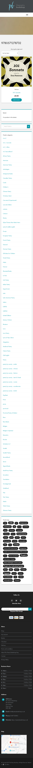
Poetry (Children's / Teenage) (9, 559)
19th (5, 523)
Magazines (6, 342)
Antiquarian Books (8, 174)
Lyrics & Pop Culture (8, 337)
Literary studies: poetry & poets (10, 548)
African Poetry (7, 156)
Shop (2, 631)
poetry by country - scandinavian (12, 386)
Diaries (5, 218)
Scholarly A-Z (6, 444)
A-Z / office (6, 147)
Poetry (4, 360)
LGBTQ (5, 306)
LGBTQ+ (5, 311)
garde (11, 537)
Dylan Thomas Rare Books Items (11, 222)
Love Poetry (6, 333)
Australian (25, 526)
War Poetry (6, 497)
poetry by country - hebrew (10, 373)
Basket (3, 638)
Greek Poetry (6, 258)
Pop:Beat (5, 395)
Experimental (21, 534)
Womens (17, 580)
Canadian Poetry (7, 178)
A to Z (4, 138)
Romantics (5, 435)
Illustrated (7, 541)
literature (5, 324)
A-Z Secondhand (7, 151)
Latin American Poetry (9, 298)
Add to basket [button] (16, 100)
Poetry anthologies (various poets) (13, 562)
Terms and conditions (7, 649)
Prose (5, 569)
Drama (13, 534)
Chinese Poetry (7, 191)
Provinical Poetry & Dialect (10, 413)
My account (4, 634)
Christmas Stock (7, 196)
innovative (22, 541)
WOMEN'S (8, 580)
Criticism (5, 213)
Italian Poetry (6, 284)
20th (11, 522)
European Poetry (7, 236)
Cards (4, 182)
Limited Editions (7, 315)
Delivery (3, 645)
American (5, 160)
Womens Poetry (7, 510)
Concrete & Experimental (9, 200)
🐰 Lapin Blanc (6, 764)
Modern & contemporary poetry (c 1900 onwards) (15, 552)
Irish (5, 545)
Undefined (6, 488)
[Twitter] (16, 601)
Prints (4, 400)
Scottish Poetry (7, 453)
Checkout (3, 642)
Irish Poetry (6, 280)
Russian (5, 439)
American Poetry (7, 165)
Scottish (5, 448)
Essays (5, 231)
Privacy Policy (5, 660)
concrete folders (7, 205)
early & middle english (9, 227)
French (5, 537)
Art (14, 527)
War (4, 493)
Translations (6, 479)
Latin (4, 293)
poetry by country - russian (10, 382)
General (5, 244)
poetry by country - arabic (10, 364)
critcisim (5, 209)
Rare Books (6, 422)
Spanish (14, 573)
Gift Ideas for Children (9, 253)
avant (5, 530)
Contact (3, 656)
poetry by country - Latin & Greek (12, 377)
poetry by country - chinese (10, 368)
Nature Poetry (6, 351)
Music (5, 555)
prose (4, 404)
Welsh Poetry (6, 506)
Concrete (19, 530)
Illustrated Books (7, 271)
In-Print (5, 275)
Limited (16, 544)
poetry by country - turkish (10, 391)
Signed (7, 573)
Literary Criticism (7, 320)
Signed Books (6, 466)
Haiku (4, 262)
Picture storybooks (13, 556)
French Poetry (6, 240)
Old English (6, 355)
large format (6, 289)
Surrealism (6, 475)
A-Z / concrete (7, 143)
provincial (5, 408)
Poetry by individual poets (13, 566)
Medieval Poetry (7, 346)
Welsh (4, 501)
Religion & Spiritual (8, 431)
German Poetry (7, 249)
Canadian (11, 530)
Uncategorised (7, 484)
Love (4, 329)
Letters (4, 302)
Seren (4, 462)
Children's (5, 187)
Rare (4, 417)
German (17, 537)
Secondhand (6, 457)
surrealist (21, 573)
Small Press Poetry (8, 470)
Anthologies (6, 169)
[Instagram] (20, 601)
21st (16, 523)
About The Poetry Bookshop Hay (10, 652)
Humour (5, 267)
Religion (5, 426)
